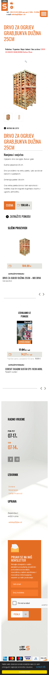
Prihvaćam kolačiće (24, 672)
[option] (24, 347)
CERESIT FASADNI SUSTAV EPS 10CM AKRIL (23, 369)
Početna (8, 49)
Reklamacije (13, 490)
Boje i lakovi (25, 49)
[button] (39, 294)
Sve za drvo (35, 49)
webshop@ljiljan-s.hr (18, 14)
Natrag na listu (13, 128)
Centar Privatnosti (15, 493)
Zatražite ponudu (20, 216)
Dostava (11, 486)
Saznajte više (40, 666)
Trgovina (16, 49)
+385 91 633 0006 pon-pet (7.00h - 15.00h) (24, 12)
